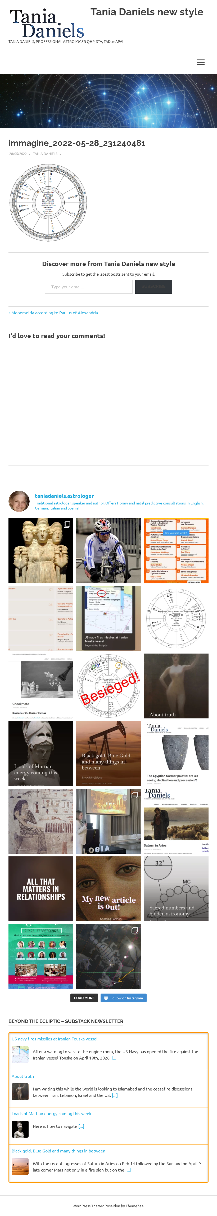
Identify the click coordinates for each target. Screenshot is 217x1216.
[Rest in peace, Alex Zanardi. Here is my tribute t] (108, 550)
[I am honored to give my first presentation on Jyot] (176, 550)
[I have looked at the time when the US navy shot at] (108, 618)
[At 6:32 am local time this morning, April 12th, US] (108, 686)
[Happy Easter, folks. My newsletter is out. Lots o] (40, 753)
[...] (114, 1057)
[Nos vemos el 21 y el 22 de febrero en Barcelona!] (40, 956)
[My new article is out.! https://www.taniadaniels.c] (176, 821)
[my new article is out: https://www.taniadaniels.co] (176, 753)
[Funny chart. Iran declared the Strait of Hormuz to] (176, 618)
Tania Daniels (45, 153)
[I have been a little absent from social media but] (176, 888)
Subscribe (154, 286)
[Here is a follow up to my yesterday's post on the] (40, 686)
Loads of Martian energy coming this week (51, 1113)
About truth (23, 1076)
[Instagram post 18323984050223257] (108, 888)
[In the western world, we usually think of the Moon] (40, 550)
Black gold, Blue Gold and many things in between (58, 1150)
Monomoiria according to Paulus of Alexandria (54, 312)
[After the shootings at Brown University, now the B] (108, 956)
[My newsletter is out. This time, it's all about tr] (176, 686)
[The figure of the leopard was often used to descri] (40, 821)
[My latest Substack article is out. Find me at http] (40, 888)
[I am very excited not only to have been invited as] (40, 618)
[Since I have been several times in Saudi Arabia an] (108, 753)
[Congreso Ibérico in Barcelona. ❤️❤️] (108, 821)
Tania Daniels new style (147, 12)
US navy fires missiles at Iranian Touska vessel (54, 1038)
